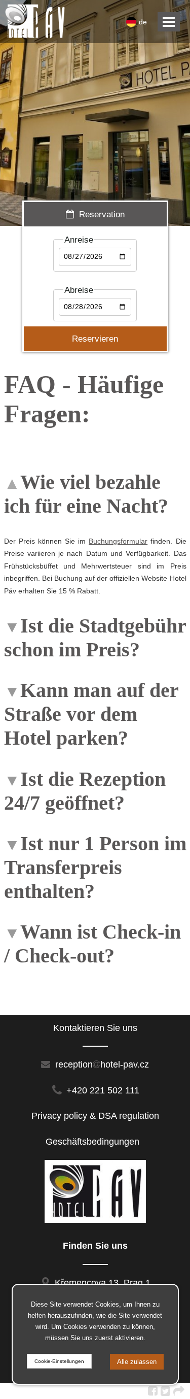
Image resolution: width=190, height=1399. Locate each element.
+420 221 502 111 (102, 1090)
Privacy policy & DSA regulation (95, 1116)
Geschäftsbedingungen (95, 1142)
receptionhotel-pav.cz (101, 1064)
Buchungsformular (118, 541)
